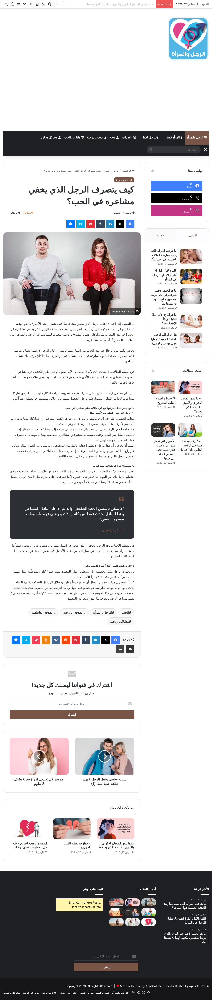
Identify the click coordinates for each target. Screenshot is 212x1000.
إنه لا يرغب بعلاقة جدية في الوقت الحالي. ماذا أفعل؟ (191, 445)
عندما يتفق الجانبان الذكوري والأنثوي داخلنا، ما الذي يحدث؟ (116, 845)
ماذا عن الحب (72, 137)
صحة (113, 137)
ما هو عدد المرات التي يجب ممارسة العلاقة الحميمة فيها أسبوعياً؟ (164, 255)
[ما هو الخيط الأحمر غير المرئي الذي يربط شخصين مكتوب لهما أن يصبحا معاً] (191, 296)
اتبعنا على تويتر (93, 889)
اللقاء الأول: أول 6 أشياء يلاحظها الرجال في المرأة (164, 275)
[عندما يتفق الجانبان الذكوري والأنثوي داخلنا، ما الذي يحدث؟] (115, 828)
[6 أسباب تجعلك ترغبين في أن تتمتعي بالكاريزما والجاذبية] (132, 922)
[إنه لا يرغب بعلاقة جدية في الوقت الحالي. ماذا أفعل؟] (190, 430)
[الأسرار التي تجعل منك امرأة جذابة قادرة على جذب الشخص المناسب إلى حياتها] (163, 430)
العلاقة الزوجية (73, 612)
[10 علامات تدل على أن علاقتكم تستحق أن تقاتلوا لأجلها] (116, 912)
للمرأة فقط (173, 137)
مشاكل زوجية (119, 621)
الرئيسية (127, 170)
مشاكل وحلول (49, 137)
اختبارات (127, 137)
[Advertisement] (106, 100)
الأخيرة (160, 235)
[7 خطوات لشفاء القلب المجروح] (72, 828)
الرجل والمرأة (195, 137)
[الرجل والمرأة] (188, 39)
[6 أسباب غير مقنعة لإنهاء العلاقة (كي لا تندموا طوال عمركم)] (116, 922)
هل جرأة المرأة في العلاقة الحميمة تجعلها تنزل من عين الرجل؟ (164, 339)
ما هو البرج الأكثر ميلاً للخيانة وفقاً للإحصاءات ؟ (164, 319)
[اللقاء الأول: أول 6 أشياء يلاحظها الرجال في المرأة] (191, 276)
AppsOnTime (197, 986)
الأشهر (193, 235)
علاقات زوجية (95, 137)
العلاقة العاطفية (42, 612)
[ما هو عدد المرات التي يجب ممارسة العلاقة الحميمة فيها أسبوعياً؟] (191, 256)
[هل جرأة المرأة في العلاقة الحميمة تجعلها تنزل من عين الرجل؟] (191, 340)
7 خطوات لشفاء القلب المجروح (136, 4)
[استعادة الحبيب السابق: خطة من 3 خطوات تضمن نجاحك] (28, 828)
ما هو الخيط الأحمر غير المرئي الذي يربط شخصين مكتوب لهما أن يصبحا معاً (164, 297)
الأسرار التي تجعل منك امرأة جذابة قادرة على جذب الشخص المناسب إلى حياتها (164, 449)
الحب (130, 334)
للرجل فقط (150, 137)
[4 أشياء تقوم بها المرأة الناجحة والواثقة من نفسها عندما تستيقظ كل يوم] (148, 902)
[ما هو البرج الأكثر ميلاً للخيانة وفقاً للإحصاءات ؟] (191, 320)
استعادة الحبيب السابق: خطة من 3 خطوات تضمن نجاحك (30, 845)
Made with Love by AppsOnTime (141, 986)
